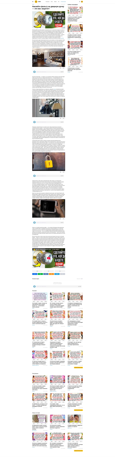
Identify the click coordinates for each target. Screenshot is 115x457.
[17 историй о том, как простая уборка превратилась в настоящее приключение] (75, 335)
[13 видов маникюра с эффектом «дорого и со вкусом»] (75, 419)
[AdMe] (38, 1)
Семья (33, 308)
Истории (69, 22)
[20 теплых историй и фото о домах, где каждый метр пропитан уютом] (75, 45)
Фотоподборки (34, 430)
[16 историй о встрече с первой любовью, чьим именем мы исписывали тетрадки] (75, 355)
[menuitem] (47, 1)
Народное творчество (35, 365)
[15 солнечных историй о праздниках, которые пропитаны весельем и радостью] (57, 419)
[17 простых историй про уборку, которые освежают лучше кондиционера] (75, 379)
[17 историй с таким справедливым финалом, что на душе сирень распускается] (57, 397)
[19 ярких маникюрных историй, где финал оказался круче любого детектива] (75, 397)
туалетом (62, 38)
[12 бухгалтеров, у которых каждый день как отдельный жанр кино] (75, 61)
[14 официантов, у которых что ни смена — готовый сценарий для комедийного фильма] (39, 397)
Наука (33, 4)
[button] (37, 271)
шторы (54, 89)
